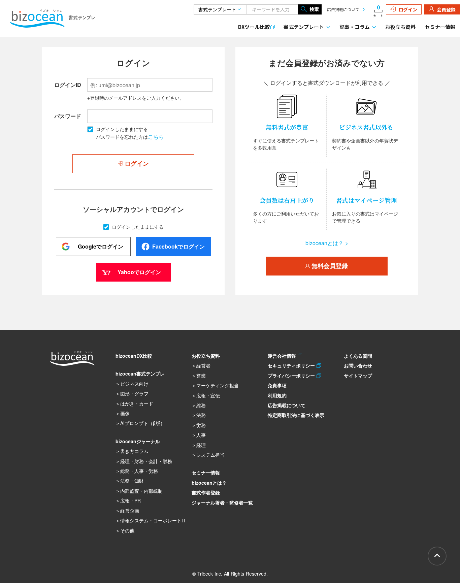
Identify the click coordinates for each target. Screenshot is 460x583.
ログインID (67, 85)
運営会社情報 (283, 355)
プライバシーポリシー (292, 375)
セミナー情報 (440, 26)
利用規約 (277, 395)
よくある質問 (358, 355)
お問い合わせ (358, 365)
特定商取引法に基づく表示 (296, 415)
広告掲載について (343, 9)
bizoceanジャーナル (138, 441)
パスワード (67, 116)
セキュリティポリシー (292, 365)
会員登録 (446, 9)
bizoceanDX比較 (134, 355)
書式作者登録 (206, 492)
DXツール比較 (254, 26)
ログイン (407, 9)
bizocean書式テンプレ (140, 373)
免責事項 (277, 385)
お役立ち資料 (400, 26)
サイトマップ (358, 375)
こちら (156, 136)
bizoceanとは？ (209, 482)
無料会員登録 (329, 266)
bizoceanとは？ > (326, 243)
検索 (314, 9)
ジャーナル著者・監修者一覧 (222, 502)
